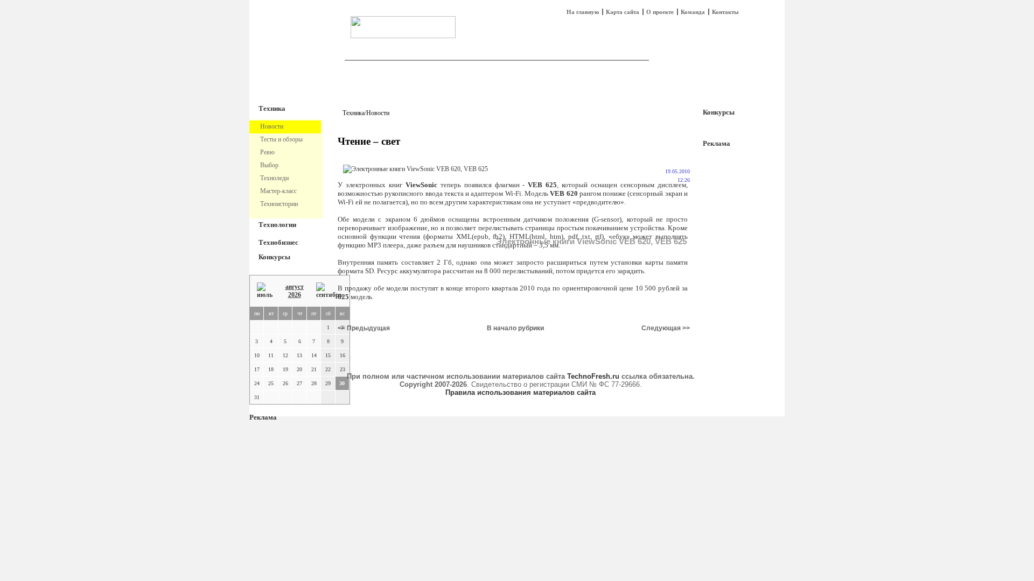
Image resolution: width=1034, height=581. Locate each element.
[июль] (264, 290)
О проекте (660, 12)
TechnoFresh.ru (593, 376)
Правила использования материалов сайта (520, 392)
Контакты (725, 12)
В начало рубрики (515, 328)
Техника (271, 108)
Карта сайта (622, 12)
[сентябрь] (329, 290)
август (294, 286)
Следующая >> (665, 328)
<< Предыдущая (364, 328)
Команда (693, 12)
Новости (377, 113)
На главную (583, 12)
